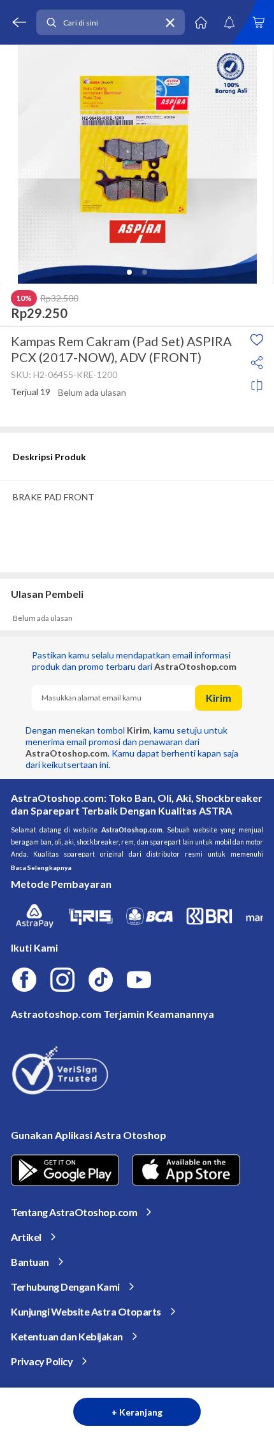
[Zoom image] (137, 164)
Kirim (218, 698)
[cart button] (258, 22)
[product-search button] (51, 22)
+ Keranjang (137, 1412)
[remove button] (170, 22)
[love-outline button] (256, 339)
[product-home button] (200, 22)
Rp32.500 (59, 298)
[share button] (256, 362)
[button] (129, 272)
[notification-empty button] (229, 22)
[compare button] (256, 385)
